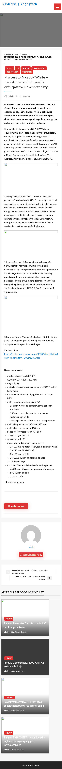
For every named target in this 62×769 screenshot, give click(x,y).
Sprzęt (26, 68)
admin (11, 96)
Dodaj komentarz (16, 506)
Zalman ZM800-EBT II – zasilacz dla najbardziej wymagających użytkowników (24, 741)
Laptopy (10, 697)
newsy (25, 54)
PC (18, 68)
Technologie (39, 68)
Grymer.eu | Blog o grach (20, 4)
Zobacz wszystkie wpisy (31, 555)
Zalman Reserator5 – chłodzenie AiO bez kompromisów (25, 625)
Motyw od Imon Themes (31, 765)
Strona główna (11, 54)
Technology (12, 72)
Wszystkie (27, 72)
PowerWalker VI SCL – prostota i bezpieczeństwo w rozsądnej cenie (24, 703)
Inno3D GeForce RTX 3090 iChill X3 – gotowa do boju (25, 664)
